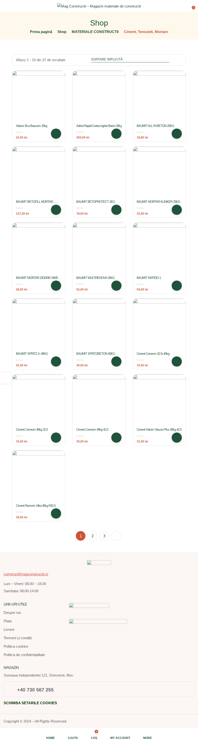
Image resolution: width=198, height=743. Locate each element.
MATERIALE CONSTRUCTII (95, 32)
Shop (61, 32)
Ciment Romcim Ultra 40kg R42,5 (36, 505)
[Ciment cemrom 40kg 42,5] (99, 401)
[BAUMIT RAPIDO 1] (159, 249)
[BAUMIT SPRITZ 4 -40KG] (38, 325)
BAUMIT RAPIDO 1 (149, 278)
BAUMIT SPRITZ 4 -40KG (32, 353)
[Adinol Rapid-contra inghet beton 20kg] (99, 97)
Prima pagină (41, 32)
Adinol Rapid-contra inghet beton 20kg (99, 126)
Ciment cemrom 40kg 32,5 (32, 429)
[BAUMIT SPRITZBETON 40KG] (99, 325)
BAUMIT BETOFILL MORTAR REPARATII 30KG (34, 204)
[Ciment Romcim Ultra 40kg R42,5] (38, 477)
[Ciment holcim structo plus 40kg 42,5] (159, 401)
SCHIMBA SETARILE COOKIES (30, 703)
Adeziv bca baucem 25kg (31, 126)
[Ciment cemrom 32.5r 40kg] (159, 325)
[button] (191, 5)
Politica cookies (16, 646)
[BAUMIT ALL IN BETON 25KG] (159, 97)
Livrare (9, 629)
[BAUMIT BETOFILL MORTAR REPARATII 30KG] (38, 173)
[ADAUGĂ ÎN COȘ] (56, 133)
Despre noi (12, 613)
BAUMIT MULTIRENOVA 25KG (95, 278)
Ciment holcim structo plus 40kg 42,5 (159, 429)
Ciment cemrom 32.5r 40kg (153, 353)
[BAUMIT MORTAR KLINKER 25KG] (159, 173)
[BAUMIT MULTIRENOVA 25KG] (99, 249)
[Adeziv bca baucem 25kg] (38, 97)
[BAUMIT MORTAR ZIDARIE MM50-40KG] (38, 249)
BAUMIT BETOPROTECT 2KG (95, 202)
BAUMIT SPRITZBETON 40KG (95, 353)
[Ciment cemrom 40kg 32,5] (38, 401)
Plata (8, 621)
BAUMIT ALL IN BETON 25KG (155, 126)
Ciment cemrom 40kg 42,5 (92, 429)
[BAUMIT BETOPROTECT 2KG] (99, 173)
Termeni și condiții (18, 638)
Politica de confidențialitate (24, 655)
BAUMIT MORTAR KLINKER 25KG (158, 202)
